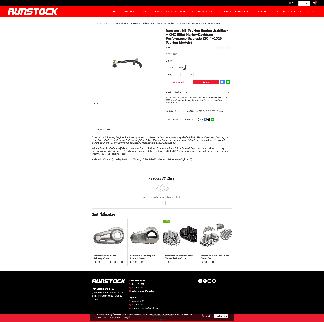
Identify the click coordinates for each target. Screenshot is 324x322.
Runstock (179, 111)
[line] (214, 281)
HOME (96, 23)
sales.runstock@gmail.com (144, 291)
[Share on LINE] (212, 119)
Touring (109, 23)
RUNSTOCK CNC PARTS (206, 111)
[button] (293, 3)
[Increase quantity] (191, 75)
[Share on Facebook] (205, 119)
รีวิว (162, 203)
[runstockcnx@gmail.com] (130, 308)
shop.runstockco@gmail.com (145, 308)
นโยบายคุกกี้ (125, 317)
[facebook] (200, 281)
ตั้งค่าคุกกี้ (206, 316)
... (102, 23)
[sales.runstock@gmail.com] (130, 291)
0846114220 (137, 287)
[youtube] (209, 281)
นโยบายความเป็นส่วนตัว (108, 317)
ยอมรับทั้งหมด (221, 316)
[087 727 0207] (130, 301)
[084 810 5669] (130, 284)
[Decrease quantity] (182, 75)
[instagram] (205, 281)
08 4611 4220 (138, 284)
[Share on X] (208, 119)
